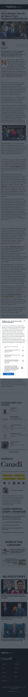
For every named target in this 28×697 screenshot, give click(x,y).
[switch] (22, 350)
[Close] (25, 321)
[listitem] (14, 347)
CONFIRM (8, 374)
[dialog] (14, 348)
